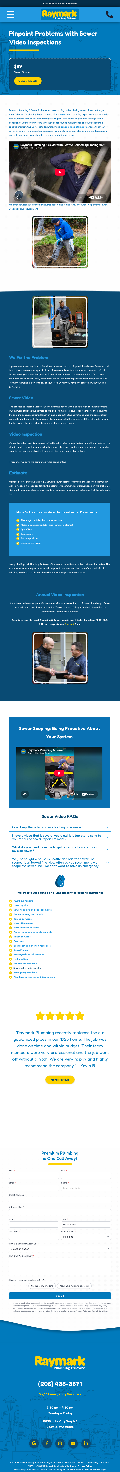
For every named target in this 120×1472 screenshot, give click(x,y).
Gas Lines (18, 941)
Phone (65, 1182)
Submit (60, 1295)
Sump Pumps (20, 950)
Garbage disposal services (28, 954)
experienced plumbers (74, 126)
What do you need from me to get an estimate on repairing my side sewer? (55, 848)
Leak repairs (20, 905)
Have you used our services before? (27, 1280)
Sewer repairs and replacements (32, 909)
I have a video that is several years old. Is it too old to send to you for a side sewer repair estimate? (56, 837)
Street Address (17, 1195)
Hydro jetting (21, 958)
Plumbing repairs (23, 900)
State (64, 1219)
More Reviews (60, 1079)
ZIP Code (14, 1231)
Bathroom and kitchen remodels (32, 945)
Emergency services (25, 972)
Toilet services (22, 936)
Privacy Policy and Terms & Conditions (92, 1311)
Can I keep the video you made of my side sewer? (47, 827)
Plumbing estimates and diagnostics (34, 977)
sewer (63, 114)
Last (64, 1170)
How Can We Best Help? (21, 1256)
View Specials (27, 81)
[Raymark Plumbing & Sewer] (60, 14)
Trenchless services (25, 963)
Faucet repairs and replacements (32, 932)
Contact (69, 624)
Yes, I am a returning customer (74, 1286)
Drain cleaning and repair (28, 914)
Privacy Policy (85, 1466)
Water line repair (23, 923)
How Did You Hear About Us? (23, 1243)
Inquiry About (68, 1231)
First (12, 1170)
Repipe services (22, 918)
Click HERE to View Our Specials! (60, 3)
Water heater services (26, 927)
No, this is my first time (42, 1286)
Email (12, 1182)
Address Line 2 (16, 1207)
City (11, 1219)
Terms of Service (91, 1469)
